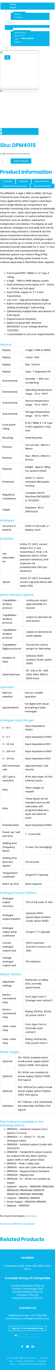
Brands (18, 14)
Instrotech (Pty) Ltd (27, 1294)
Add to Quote (21, 160)
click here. (31, 1216)
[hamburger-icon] (52, 5)
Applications (20, 32)
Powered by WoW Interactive (33, 1364)
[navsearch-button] (7, 17)
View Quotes (27, 38)
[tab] (7, 181)
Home (13, 4)
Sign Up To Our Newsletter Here (27, 1328)
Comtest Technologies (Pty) (27, 1288)
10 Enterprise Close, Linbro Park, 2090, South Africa (27, 1267)
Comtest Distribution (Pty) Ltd (27, 1285)
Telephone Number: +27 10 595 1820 (27, 1315)
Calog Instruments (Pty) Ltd (27, 1298)
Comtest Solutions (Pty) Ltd (27, 1291)
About (13, 7)
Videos (17, 42)
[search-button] (9, 27)
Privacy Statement (25, 1361)
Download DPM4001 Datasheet (17, 1223)
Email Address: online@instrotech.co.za (27, 1318)
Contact (14, 47)
